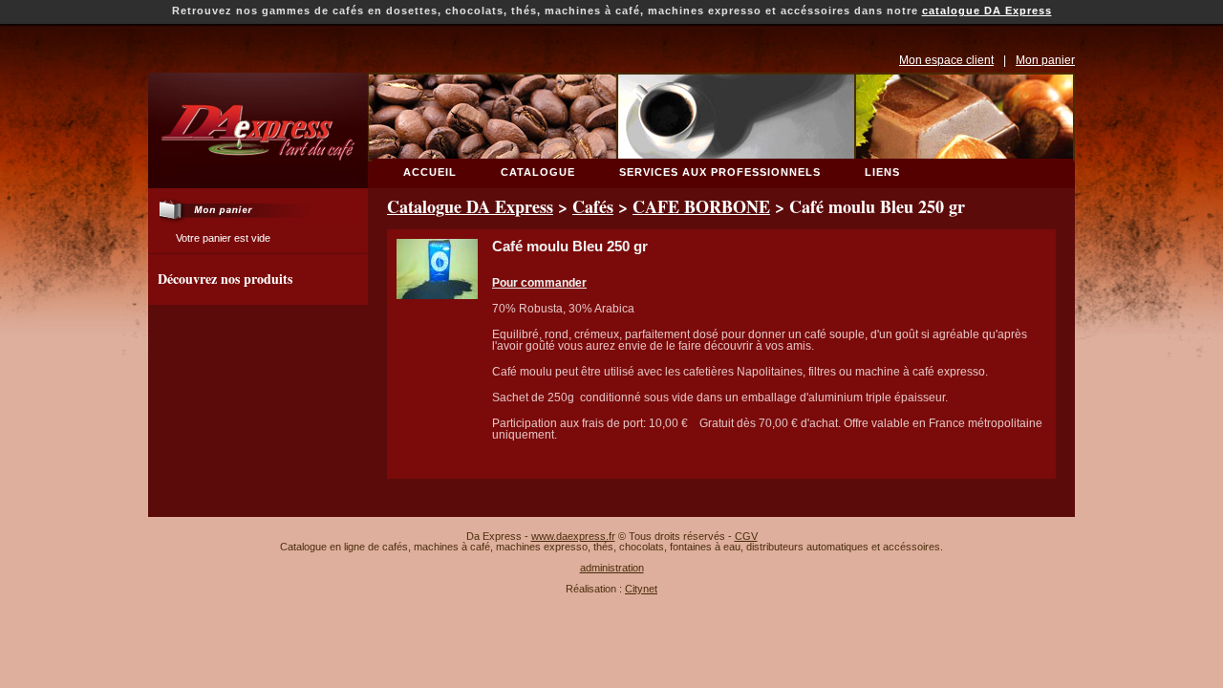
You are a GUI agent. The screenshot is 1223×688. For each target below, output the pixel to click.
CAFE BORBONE (701, 206)
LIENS (882, 172)
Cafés (592, 206)
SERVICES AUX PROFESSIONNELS (720, 172)
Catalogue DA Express (470, 206)
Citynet (641, 588)
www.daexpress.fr (573, 536)
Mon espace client (946, 60)
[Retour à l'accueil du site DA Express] (254, 182)
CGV (746, 536)
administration (612, 567)
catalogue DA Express (987, 10)
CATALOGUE (538, 172)
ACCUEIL (430, 172)
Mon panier (1045, 60)
